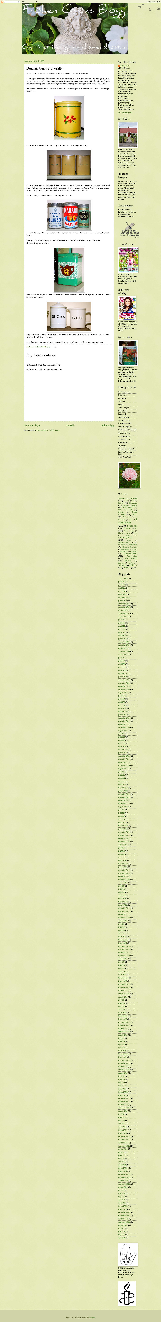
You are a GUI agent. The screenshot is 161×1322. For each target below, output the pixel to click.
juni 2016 (121, 965)
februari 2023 (123, 711)
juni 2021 (121, 775)
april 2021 (121, 781)
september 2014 (124, 1032)
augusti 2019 (122, 845)
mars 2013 (122, 1089)
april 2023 (121, 705)
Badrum (121, 503)
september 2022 (124, 727)
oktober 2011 (122, 1143)
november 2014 (123, 1025)
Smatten (128, 561)
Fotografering (127, 507)
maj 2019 (121, 854)
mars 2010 (122, 1203)
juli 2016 (121, 962)
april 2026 (121, 591)
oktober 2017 (123, 914)
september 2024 (124, 651)
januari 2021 (122, 791)
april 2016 (121, 971)
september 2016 (124, 956)
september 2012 (124, 1108)
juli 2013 (121, 1076)
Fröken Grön (125, 66)
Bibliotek (125, 505)
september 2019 (124, 842)
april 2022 (121, 743)
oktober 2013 (123, 1067)
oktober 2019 (123, 838)
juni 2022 (121, 737)
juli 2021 (121, 772)
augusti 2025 (122, 616)
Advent (134, 498)
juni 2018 (121, 889)
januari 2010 (122, 1209)
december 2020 (123, 794)
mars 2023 (122, 708)
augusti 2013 (122, 1073)
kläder (133, 531)
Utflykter (133, 565)
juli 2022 (121, 734)
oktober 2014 (123, 1029)
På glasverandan (129, 554)
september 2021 (124, 765)
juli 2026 (121, 582)
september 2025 (124, 613)
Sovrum (121, 563)
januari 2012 (122, 1133)
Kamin (126, 531)
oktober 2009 (123, 1219)
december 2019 (123, 832)
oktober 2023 (123, 686)
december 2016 (123, 946)
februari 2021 (123, 788)
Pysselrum (133, 551)
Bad (132, 501)
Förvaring (121, 512)
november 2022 (123, 721)
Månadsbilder (125, 549)
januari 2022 (122, 753)
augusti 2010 (122, 1187)
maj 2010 (121, 1197)
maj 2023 (121, 702)
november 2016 (123, 949)
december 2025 (123, 604)
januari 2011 (122, 1171)
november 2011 (123, 1139)
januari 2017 (122, 943)
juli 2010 (121, 1190)
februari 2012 (123, 1130)
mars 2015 (122, 1013)
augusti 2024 (122, 654)
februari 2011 (122, 1168)
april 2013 (121, 1086)
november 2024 (123, 645)
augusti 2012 (122, 1111)
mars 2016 (122, 975)
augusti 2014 (122, 1035)
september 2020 (124, 803)
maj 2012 (121, 1120)
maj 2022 (121, 740)
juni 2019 (121, 851)
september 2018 (124, 880)
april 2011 (121, 1162)
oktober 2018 (123, 876)
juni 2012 (121, 1117)
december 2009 (123, 1212)
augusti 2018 (122, 883)
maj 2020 (121, 816)
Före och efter (125, 510)
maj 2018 (121, 892)
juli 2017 (121, 924)
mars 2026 (122, 594)
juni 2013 (121, 1079)
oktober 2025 (123, 610)
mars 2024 (122, 670)
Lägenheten (122, 544)
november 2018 (123, 873)
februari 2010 (123, 1206)
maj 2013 (121, 1082)
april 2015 (121, 1009)
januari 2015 (122, 1019)
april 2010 (121, 1200)
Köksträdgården (125, 537)
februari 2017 (123, 940)
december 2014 (123, 1022)
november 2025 (123, 607)
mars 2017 (122, 937)
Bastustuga (133, 503)
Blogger (92, 1317)
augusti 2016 (122, 959)
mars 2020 (122, 822)
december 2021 (123, 756)
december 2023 (123, 680)
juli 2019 (121, 848)
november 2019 (123, 835)
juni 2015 (121, 1003)
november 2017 (123, 911)
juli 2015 (121, 1000)
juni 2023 (121, 699)
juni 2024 (121, 661)
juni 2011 (121, 1155)
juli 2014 (121, 1038)
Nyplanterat (123, 551)
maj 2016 (121, 968)
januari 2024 (122, 677)
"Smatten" (121, 498)
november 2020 (123, 797)
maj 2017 (121, 930)
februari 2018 (123, 902)
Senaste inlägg (32, 425)
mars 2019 (122, 860)
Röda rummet (131, 558)
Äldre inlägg (107, 425)
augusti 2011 (122, 1149)
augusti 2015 (122, 997)
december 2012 (123, 1098)
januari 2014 (122, 1057)
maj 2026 (121, 588)
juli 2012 (121, 1114)
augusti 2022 (122, 731)
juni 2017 (121, 927)
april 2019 (121, 857)
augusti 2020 (122, 807)
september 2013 (124, 1070)
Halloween (126, 517)
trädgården (131, 563)
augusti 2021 (122, 769)
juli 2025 (121, 620)
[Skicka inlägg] (55, 347)
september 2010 (124, 1184)
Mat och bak (132, 545)
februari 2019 (123, 864)
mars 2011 (122, 1165)
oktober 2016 (123, 952)
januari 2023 (122, 715)
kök (136, 533)
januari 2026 (122, 601)
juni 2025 (121, 623)
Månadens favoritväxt (129, 547)
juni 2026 (121, 585)
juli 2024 (121, 658)
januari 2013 (122, 1095)
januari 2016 (122, 981)
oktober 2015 (123, 991)
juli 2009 (121, 1228)
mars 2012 (122, 1127)
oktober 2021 (123, 762)
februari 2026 (123, 597)
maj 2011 (121, 1158)
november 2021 (123, 759)
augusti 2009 (122, 1225)
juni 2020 (121, 813)
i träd (130, 520)
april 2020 (121, 819)
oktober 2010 (123, 1181)
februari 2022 (123, 749)
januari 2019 (122, 867)
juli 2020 (121, 810)
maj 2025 (121, 626)
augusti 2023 (122, 693)
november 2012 (123, 1101)
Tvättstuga (122, 565)
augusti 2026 (122, 578)
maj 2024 (121, 664)
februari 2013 (123, 1092)
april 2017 (121, 933)
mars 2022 (122, 746)
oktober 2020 (123, 800)
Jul (135, 528)
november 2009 (123, 1216)
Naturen (134, 549)
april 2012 (121, 1124)
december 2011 (123, 1136)
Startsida (70, 425)
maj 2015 (121, 1006)
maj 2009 (121, 1235)
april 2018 (121, 895)
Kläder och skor (124, 533)
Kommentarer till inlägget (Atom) (48, 430)
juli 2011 (121, 1152)
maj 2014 (121, 1044)
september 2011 (124, 1146)
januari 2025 (122, 639)
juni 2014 (121, 1041)
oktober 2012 (123, 1105)
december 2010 (123, 1174)
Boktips (134, 505)
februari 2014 (123, 1054)
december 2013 (123, 1060)
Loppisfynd (123, 542)
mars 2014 (122, 1051)
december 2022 (123, 718)
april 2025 (121, 629)
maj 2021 (121, 778)
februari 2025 (123, 635)
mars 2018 (122, 898)
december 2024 (123, 642)
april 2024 (121, 667)
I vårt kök (132, 526)
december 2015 (123, 984)
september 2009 (124, 1222)
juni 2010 (121, 1193)
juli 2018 (121, 886)
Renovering (132, 556)
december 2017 (123, 908)
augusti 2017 (122, 921)
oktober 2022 (123, 724)
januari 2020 (122, 829)
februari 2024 (123, 673)
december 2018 (123, 870)
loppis (129, 540)
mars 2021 (122, 784)
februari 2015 (123, 1016)
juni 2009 (121, 1231)
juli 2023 (121, 696)
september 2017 (124, 918)
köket (127, 535)
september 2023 (124, 689)
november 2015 (123, 987)
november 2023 (123, 683)
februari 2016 (123, 978)
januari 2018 (122, 905)
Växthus (127, 568)
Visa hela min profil (125, 112)
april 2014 (121, 1048)
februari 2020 (123, 826)
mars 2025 (122, 632)
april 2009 (121, 1238)
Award (126, 501)
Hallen (134, 514)
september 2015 (124, 994)
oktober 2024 (123, 648)
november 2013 (123, 1063)
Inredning (127, 528)
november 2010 (123, 1177)
